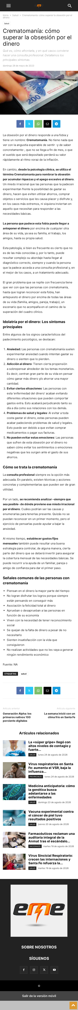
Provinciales (36, 777)
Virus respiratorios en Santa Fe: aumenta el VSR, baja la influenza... (50, 767)
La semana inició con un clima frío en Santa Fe (59, 715)
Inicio (6, 15)
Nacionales (35, 846)
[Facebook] (20, 124)
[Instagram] (34, 970)
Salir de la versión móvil (39, 996)
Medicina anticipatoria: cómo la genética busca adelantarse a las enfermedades (51, 791)
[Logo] (39, 936)
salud (24, 673)
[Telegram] (56, 124)
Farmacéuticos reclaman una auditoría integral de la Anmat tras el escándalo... (51, 837)
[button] (8, 5)
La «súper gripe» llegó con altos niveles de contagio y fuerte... (49, 746)
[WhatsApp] (38, 124)
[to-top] (73, 1004)
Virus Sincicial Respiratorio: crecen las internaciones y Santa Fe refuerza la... (50, 859)
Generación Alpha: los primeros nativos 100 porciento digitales (17, 717)
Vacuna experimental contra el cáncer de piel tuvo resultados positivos (51, 815)
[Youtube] (54, 970)
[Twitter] (29, 124)
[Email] (47, 124)
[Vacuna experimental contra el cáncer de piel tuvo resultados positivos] (14, 818)
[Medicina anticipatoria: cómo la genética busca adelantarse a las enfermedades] (14, 792)
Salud (15, 15)
